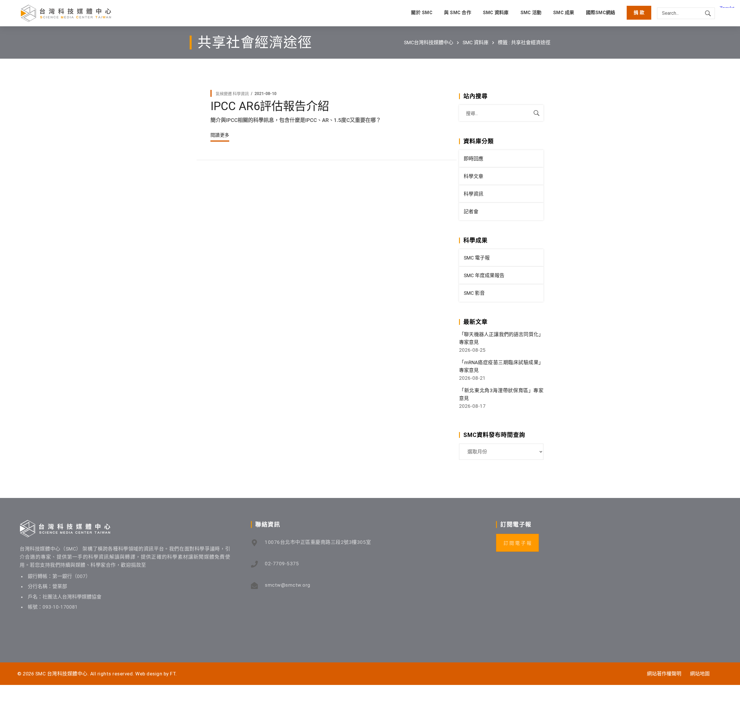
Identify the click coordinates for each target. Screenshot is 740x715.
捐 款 (639, 12)
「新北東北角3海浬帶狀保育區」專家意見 (501, 394)
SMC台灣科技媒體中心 (428, 42)
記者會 (471, 211)
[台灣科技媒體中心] (66, 13)
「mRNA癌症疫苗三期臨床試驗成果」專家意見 (501, 366)
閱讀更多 (219, 135)
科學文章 (473, 176)
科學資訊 (241, 93)
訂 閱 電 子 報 (517, 543)
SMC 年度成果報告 (484, 275)
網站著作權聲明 (664, 674)
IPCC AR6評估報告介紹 (269, 106)
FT (172, 674)
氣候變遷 (224, 93)
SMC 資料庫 (475, 42)
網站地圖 (700, 674)
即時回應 (473, 159)
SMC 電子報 (477, 258)
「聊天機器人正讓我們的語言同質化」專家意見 (501, 338)
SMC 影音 (474, 293)
